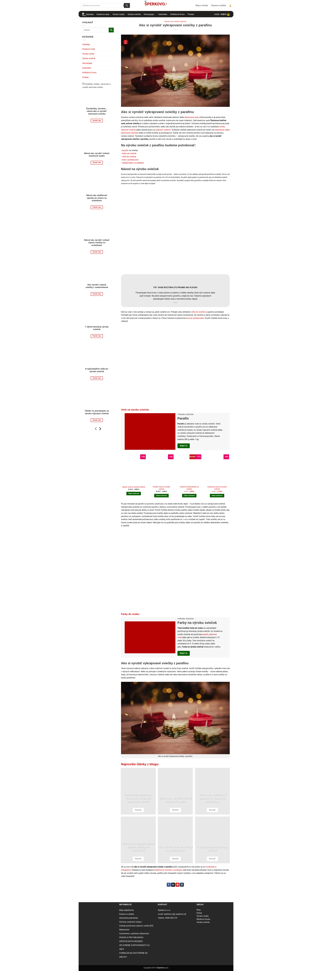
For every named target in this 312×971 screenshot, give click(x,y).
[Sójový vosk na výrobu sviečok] (133, 469)
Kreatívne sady (103, 14)
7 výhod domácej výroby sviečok (96, 328)
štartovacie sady (192, 117)
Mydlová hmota (203, 919)
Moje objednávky (126, 910)
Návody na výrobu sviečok (175, 21)
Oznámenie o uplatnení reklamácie (134, 933)
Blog (198, 910)
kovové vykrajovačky (195, 318)
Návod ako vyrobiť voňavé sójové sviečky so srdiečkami (96, 242)
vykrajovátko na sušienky (133, 163)
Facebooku (210, 867)
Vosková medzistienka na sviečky (189, 488)
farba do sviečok (129, 153)
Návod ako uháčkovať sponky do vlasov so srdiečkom (96, 198)
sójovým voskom (163, 130)
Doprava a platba (218, 5)
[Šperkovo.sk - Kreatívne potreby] (155, 5)
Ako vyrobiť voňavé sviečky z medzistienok (97, 286)
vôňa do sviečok (129, 156)
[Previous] (96, 429)
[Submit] (111, 30)
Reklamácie (124, 929)
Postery (191, 14)
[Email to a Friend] (173, 885)
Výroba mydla (118, 14)
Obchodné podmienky (128, 918)
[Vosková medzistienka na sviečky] (189, 469)
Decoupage (149, 14)
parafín (125, 150)
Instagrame (126, 870)
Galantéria (162, 14)
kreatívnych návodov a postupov (168, 870)
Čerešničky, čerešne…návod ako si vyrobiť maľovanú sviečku (96, 111)
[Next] (100, 429)
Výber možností (133, 493)
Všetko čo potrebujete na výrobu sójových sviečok (97, 412)
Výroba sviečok (134, 14)
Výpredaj (89, 14)
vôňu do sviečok (198, 312)
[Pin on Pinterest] (178, 885)
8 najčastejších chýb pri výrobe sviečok (96, 370)
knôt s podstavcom (130, 160)
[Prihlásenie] (230, 5)
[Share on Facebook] (169, 885)
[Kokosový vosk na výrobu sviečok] (217, 469)
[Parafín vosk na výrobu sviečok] (161, 469)
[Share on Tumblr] (182, 885)
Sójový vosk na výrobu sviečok (133, 487)
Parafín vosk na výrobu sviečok (161, 488)
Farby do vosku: (130, 614)
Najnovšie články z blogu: (140, 764)
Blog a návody (202, 5)
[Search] (127, 5)
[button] (222, 14)
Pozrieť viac (97, 120)
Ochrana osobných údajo (130, 922)
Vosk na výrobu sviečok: (135, 409)
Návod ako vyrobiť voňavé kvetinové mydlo (96, 154)
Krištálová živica (177, 14)
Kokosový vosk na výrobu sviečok (217, 488)
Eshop (199, 913)
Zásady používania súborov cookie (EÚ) (136, 926)
